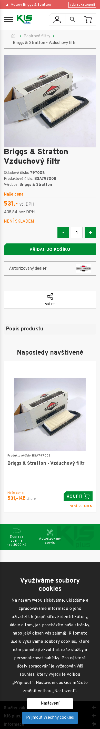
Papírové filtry (37, 36)
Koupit (75, 496)
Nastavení (50, 703)
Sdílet (50, 304)
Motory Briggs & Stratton (31, 5)
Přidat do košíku (50, 249)
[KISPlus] (24, 19)
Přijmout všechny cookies (50, 717)
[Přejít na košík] (88, 19)
